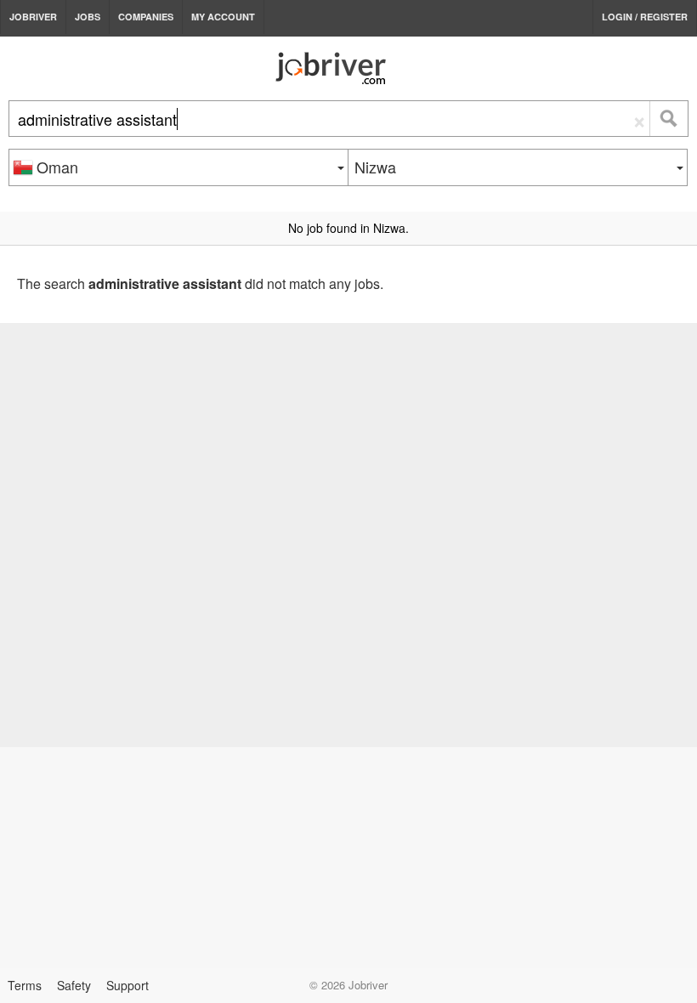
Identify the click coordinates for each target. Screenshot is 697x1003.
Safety (74, 985)
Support (127, 985)
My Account (223, 16)
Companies (145, 16)
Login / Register (645, 16)
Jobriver (33, 16)
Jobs (87, 16)
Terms (25, 985)
